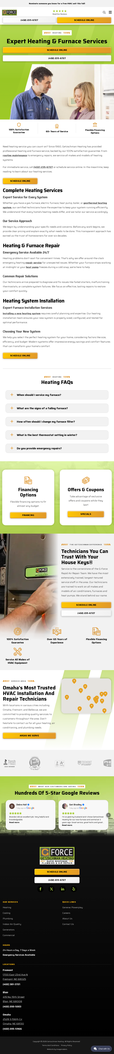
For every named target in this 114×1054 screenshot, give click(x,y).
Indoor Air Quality (12, 924)
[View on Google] (12, 806)
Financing (28, 515)
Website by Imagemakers (57, 1049)
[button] (5, 815)
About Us (67, 918)
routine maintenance (15, 155)
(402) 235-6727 (43, 167)
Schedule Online (20, 181)
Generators (8, 929)
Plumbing (8, 918)
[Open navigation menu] (110, 12)
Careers (66, 913)
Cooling (6, 913)
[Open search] (104, 12)
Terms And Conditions (50, 1045)
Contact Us (68, 924)
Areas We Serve (29, 735)
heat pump (32, 267)
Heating (7, 907)
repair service (33, 263)
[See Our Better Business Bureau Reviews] (60, 763)
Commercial (9, 935)
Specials (85, 514)
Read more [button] (14, 822)
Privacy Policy (66, 1045)
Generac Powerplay (72, 907)
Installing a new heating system (21, 313)
